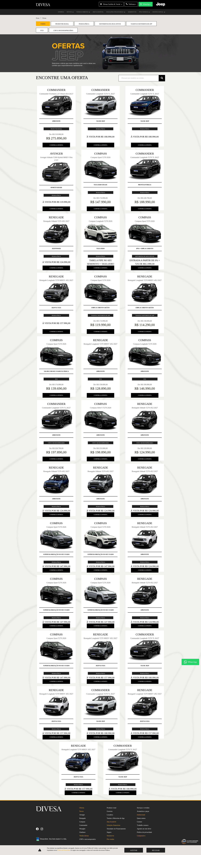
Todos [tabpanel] (42, 24)
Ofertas (61, 12)
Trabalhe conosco (142, 825)
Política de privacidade (144, 832)
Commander (83, 825)
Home (37, 18)
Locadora (110, 815)
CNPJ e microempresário (87, 839)
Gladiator (82, 832)
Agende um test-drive (144, 829)
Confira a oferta (56, 145)
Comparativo (141, 836)
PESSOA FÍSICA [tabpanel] (84, 24)
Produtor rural (111, 808)
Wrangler (82, 829)
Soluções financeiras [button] (115, 12)
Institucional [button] (158, 12)
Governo (109, 811)
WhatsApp (146, 4)
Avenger (82, 815)
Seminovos (132, 12)
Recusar (155, 850)
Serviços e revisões (143, 808)
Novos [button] (69, 12)
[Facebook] (38, 828)
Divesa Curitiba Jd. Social (112, 4)
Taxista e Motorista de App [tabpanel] (141, 24)
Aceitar (133, 850)
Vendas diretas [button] (82, 12)
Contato (139, 822)
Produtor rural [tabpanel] (62, 24)
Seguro (109, 832)
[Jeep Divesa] (43, 4)
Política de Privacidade (63, 850)
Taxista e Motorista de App (115, 818)
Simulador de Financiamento (116, 829)
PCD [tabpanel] (41, 30)
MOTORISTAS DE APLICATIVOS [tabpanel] (110, 24)
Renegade (82, 818)
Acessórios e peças (143, 811)
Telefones (132, 4)
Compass (82, 822)
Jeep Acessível (98, 12)
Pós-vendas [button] (143, 12)
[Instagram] (43, 828)
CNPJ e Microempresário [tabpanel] (63, 30)
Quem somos (141, 818)
